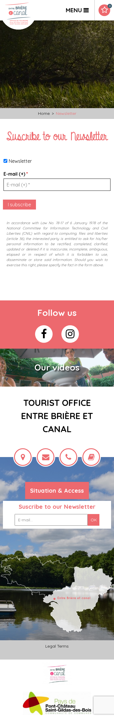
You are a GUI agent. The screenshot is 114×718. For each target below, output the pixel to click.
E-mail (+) (16, 174)
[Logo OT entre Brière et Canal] (57, 674)
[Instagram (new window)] (70, 334)
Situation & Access (57, 490)
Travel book (109, 6)
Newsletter (20, 161)
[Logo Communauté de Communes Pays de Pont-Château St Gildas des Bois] (57, 703)
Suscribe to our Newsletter (57, 506)
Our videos (57, 367)
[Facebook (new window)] (44, 334)
